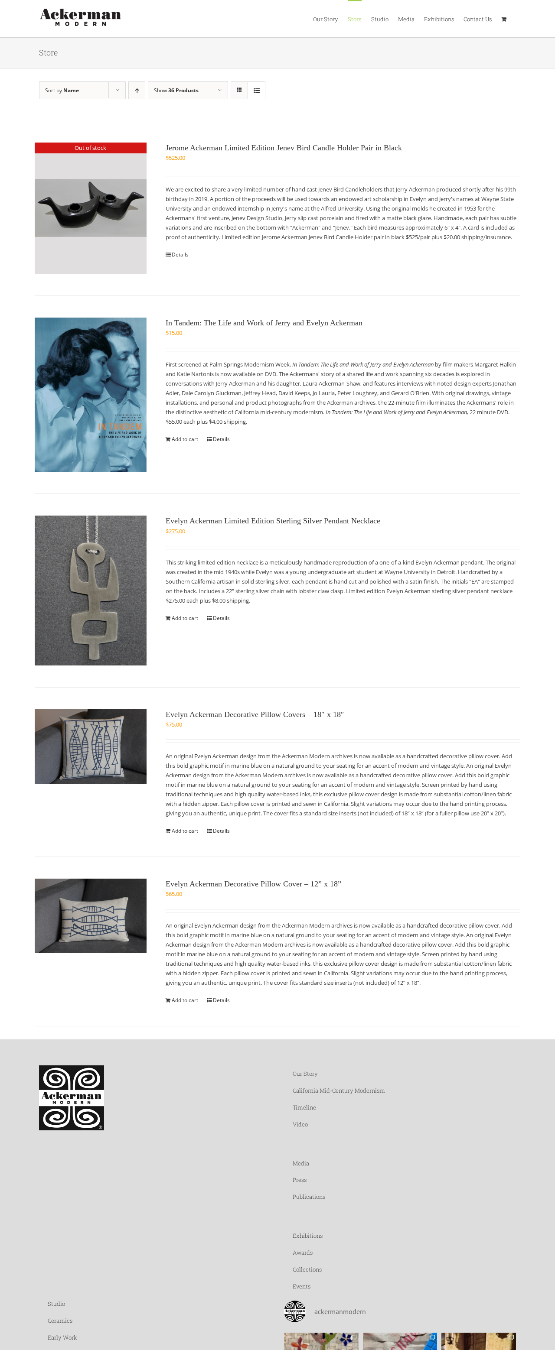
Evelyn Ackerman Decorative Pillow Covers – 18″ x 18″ (255, 714)
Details (180, 254)
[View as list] (256, 90)
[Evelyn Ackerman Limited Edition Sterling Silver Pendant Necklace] (91, 590)
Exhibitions (308, 1236)
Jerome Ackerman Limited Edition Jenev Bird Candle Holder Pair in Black (284, 147)
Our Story (305, 1073)
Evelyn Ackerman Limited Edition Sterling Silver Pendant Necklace (273, 520)
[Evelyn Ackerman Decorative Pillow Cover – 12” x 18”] (91, 916)
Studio (56, 1304)
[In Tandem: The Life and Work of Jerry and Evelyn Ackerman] (91, 395)
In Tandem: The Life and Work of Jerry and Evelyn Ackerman (264, 322)
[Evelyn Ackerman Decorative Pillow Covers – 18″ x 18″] (91, 746)
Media (301, 1163)
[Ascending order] (136, 90)
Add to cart (185, 439)
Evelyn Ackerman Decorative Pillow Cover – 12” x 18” (253, 883)
